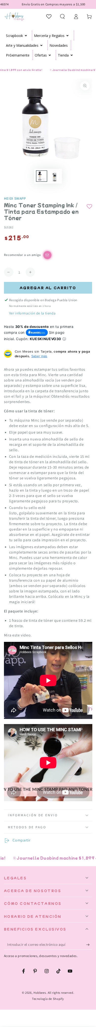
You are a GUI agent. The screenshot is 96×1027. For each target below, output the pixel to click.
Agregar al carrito (48, 287)
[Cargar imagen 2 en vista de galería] (54, 176)
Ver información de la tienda (32, 313)
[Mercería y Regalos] (67, 35)
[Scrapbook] (26, 35)
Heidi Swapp (15, 198)
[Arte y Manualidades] (41, 45)
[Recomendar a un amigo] (47, 255)
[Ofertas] (50, 55)
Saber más (39, 356)
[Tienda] (72, 55)
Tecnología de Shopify (48, 999)
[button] (62, 16)
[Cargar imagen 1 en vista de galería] (41, 176)
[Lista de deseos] (49, 16)
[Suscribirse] (89, 944)
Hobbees (39, 993)
